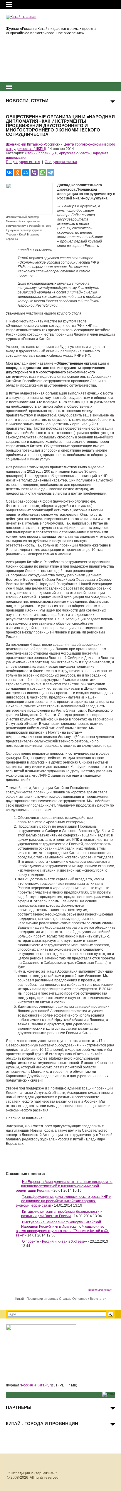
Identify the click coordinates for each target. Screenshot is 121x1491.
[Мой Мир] (25, 172)
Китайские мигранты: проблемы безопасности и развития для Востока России (61, 1214)
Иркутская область (74, 153)
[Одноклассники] (17, 172)
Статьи (64, 1298)
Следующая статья (61, 162)
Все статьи (98, 1298)
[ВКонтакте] (9, 172)
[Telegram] (50, 172)
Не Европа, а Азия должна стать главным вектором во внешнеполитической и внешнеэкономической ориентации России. (64, 1186)
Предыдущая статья (23, 162)
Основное (79, 1298)
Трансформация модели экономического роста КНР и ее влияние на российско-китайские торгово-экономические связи (63, 1201)
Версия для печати (100, 1289)
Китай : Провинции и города (35, 1298)
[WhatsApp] (42, 172)
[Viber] (34, 172)
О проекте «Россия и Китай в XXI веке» (54, 1241)
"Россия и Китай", (34, 1385)
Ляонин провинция (41, 153)
